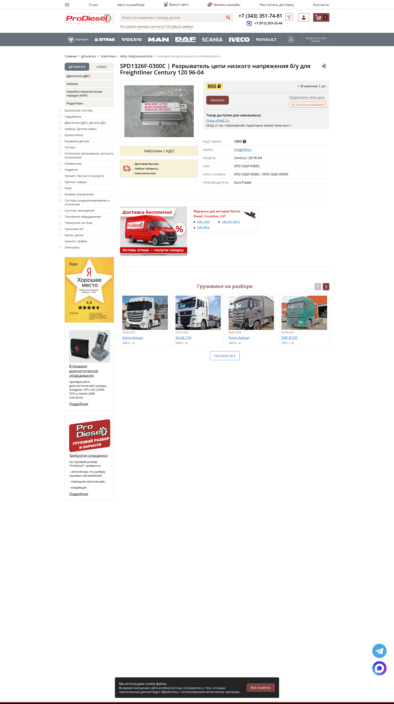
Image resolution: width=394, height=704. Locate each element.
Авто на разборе (131, 4)
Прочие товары (76, 182)
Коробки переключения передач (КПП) (84, 93)
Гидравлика (73, 116)
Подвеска (71, 170)
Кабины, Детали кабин (81, 129)
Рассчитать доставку (277, 4)
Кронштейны (74, 135)
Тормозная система (78, 223)
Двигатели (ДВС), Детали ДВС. (86, 123)
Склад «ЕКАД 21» (218, 120)
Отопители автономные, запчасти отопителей (89, 155)
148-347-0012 (230, 222)
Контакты (321, 4)
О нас (93, 4)
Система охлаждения (79, 210)
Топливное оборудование (83, 217)
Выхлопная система (79, 110)
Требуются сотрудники (88, 455)
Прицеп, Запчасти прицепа (84, 176)
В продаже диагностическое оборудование (83, 371)
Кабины (72, 84)
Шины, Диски (74, 235)
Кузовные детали (77, 141)
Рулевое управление (79, 194)
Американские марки (316, 39)
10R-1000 (203, 222)
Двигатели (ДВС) (78, 76)
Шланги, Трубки (76, 241)
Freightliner (243, 149)
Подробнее (78, 403)
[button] (326, 286)
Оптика (70, 147)
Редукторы (75, 103)
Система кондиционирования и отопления (87, 202)
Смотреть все (224, 355)
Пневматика (73, 163)
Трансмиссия (74, 229)
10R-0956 (203, 227)
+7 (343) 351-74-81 (260, 15)
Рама (68, 188)
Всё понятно (261, 687)
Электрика (72, 247)
